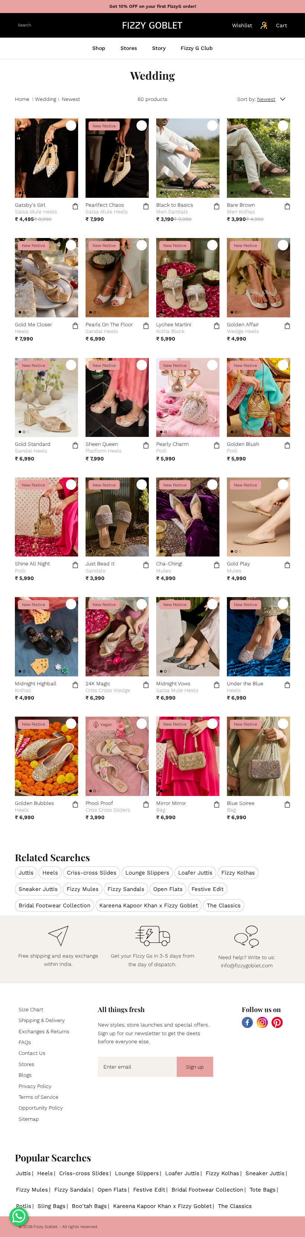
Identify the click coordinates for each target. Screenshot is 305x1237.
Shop (98, 48)
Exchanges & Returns (44, 1031)
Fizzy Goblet (45, 1226)
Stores (129, 48)
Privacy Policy (35, 1086)
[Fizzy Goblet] (152, 25)
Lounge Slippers (147, 872)
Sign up (195, 1067)
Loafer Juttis (195, 872)
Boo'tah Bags (89, 1206)
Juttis (26, 872)
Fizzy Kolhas (238, 872)
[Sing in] (264, 25)
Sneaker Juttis (38, 889)
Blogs (25, 1075)
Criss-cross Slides (91, 872)
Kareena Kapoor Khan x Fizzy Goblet (148, 905)
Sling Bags (51, 1206)
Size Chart (31, 1009)
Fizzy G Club (197, 48)
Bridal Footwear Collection (54, 905)
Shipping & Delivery (42, 1020)
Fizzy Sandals (125, 889)
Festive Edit (208, 889)
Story (159, 48)
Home (22, 99)
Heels (50, 872)
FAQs (25, 1042)
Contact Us (32, 1053)
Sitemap (29, 1119)
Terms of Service (38, 1097)
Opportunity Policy (41, 1108)
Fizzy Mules (83, 889)
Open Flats (168, 889)
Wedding (45, 99)
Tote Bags (263, 1189)
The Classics (224, 905)
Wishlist (242, 25)
